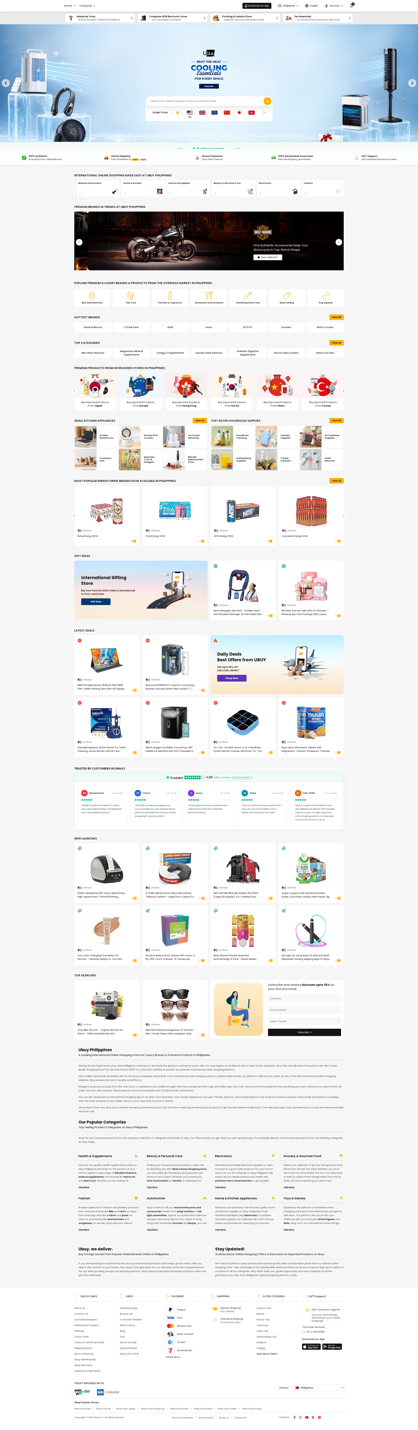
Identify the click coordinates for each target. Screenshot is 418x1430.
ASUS (93, 327)
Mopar (192, 1223)
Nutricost (129, 1176)
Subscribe (303, 1032)
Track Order (81, 1336)
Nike (111, 1211)
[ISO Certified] (106, 1392)
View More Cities (267, 1353)
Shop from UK (103, 1408)
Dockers (209, 327)
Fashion (84, 1198)
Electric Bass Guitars (209, 352)
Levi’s (123, 1211)
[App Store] (312, 1348)
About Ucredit (128, 1342)
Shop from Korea (179, 1408)
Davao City (263, 1319)
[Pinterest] (319, 1417)
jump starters (185, 1211)
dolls (286, 1223)
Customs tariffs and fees (89, 1342)
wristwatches (115, 1219)
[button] (288, 6)
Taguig (261, 1348)
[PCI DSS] (82, 1392)
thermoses (250, 1215)
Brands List (126, 1313)
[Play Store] (332, 1348)
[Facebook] (294, 1417)
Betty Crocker (248, 327)
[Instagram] (300, 1417)
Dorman (177, 1223)
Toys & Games (294, 1198)
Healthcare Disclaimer (87, 1371)
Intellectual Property (86, 1325)
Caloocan (262, 1325)
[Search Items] (267, 101)
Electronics (223, 1156)
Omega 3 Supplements (93, 352)
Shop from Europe (252, 1408)
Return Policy (127, 1325)
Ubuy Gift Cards (129, 1353)
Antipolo (262, 1342)
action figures (326, 1219)
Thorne (286, 327)
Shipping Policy (83, 1348)
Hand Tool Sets (248, 352)
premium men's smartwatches (233, 1180)
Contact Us (81, 1313)
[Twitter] (313, 1417)
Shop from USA (82, 1408)
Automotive (156, 1198)
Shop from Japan (125, 1408)
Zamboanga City (267, 1336)
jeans (125, 1215)
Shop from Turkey (227, 1408)
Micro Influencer (84, 1353)
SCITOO (170, 327)
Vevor (131, 327)
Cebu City (262, 1331)
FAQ (122, 1336)
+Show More (172, 1357)
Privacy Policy (205, 1417)
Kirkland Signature (325, 327)
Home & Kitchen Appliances (236, 1198)
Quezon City (264, 1308)
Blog (122, 1331)
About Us (79, 1308)
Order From (160, 112)
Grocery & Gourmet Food (302, 1156)
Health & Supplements (95, 1156)
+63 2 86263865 (315, 1331)
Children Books (325, 352)
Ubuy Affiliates (128, 1348)
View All (336, 317)
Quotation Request (85, 1319)
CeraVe (176, 1180)
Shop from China (203, 1408)
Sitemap (79, 1331)
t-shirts (111, 1215)
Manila (260, 1313)
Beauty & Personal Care (164, 1156)
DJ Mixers (286, 352)
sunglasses (85, 1223)
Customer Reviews (131, 1319)
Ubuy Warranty (83, 1365)
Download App (129, 1308)
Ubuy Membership (85, 1359)
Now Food (90, 1180)
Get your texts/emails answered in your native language (326, 1317)
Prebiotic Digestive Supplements (170, 353)
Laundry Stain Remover (131, 352)
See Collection (256, 254)
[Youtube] (307, 1417)
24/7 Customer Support (326, 1309)
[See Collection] (209, 241)
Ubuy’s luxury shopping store (189, 1169)
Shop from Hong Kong (152, 1408)
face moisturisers (157, 1180)
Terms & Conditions (182, 1417)
